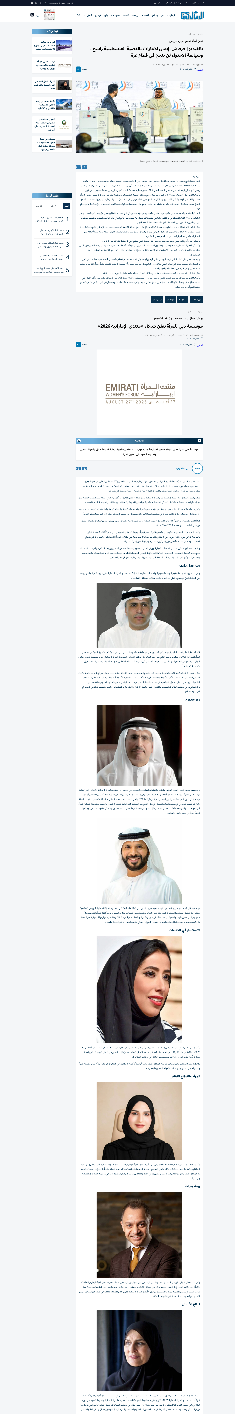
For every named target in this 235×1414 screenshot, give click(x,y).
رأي (106, 15)
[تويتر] (41, 3)
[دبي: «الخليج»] (197, 468)
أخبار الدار (191, 34)
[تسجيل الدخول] (72, 3)
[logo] (193, 15)
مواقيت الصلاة (169, 2)
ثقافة (126, 15)
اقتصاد (145, 15)
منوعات (115, 15)
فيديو (98, 15)
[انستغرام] (36, 3)
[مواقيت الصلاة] (32, 15)
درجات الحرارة (158, 2)
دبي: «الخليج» (182, 468)
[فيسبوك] (45, 3)
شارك (84, 69)
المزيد (89, 15)
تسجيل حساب (53, 3)
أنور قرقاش (196, 299)
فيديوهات (157, 299)
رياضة (135, 15)
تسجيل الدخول (65, 3)
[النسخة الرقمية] (49, 15)
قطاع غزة (182, 299)
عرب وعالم (158, 15)
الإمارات (171, 15)
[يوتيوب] (32, 3)
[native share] (78, 69)
